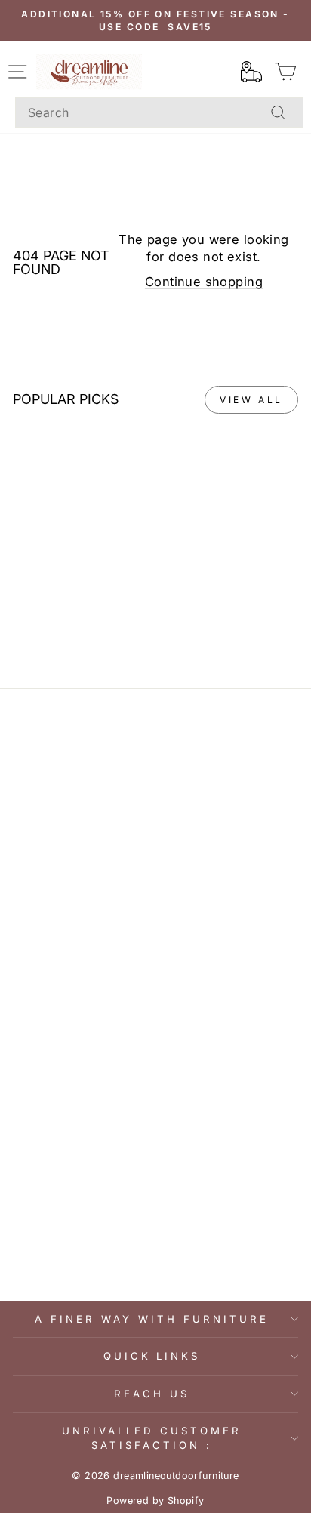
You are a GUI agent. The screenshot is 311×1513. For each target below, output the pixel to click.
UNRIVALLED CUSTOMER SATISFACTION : (152, 1438)
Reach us (151, 1394)
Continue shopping (204, 281)
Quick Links (152, 1356)
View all (251, 399)
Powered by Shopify (155, 1500)
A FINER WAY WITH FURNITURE (151, 1319)
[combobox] (159, 112)
